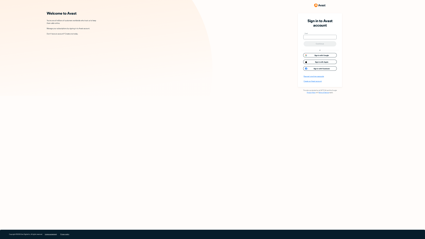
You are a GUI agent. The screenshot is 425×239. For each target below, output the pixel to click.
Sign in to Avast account (319, 23)
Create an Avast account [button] (313, 81)
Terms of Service (324, 92)
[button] (320, 55)
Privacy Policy (311, 92)
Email (306, 33)
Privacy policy (64, 234)
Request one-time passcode (314, 76)
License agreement (51, 234)
